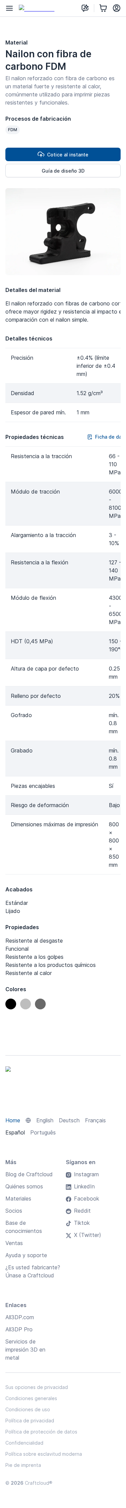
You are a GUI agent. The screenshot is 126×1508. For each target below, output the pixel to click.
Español (15, 1132)
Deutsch (69, 1120)
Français (95, 1120)
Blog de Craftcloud (29, 1174)
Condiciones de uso (27, 1409)
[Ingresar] (117, 8)
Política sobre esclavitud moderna (43, 1454)
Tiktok (82, 1222)
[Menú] (9, 8)
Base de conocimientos (23, 1226)
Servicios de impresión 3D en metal (25, 1349)
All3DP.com (19, 1317)
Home (12, 1120)
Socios (13, 1210)
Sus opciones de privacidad (36, 1387)
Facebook (86, 1198)
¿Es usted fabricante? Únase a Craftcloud (32, 1271)
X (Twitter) (87, 1235)
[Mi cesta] (103, 8)
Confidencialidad (24, 1443)
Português (43, 1132)
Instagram (86, 1174)
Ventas (14, 1243)
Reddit (82, 1210)
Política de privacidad (29, 1420)
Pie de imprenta (23, 1465)
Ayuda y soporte (26, 1255)
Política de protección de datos (41, 1432)
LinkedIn (84, 1186)
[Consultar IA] (85, 8)
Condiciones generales (31, 1398)
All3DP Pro (19, 1329)
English (44, 1120)
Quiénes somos (24, 1186)
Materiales (18, 1198)
